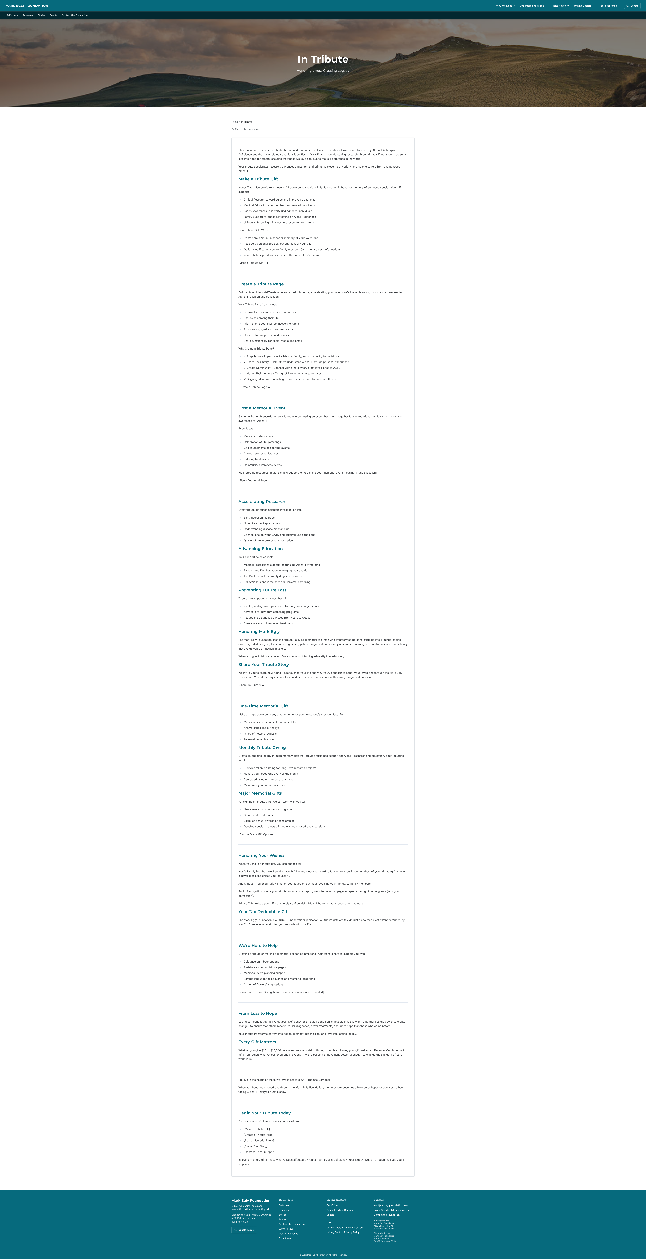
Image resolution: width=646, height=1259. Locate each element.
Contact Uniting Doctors (339, 1209)
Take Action (559, 5)
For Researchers (609, 5)
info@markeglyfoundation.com (391, 1205)
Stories (41, 15)
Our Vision (332, 1205)
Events (53, 15)
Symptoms (285, 1238)
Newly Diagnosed (288, 1233)
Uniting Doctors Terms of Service (344, 1227)
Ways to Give (286, 1228)
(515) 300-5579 (240, 1222)
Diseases (28, 15)
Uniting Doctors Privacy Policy (343, 1232)
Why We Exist (504, 5)
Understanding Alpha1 (532, 5)
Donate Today (246, 1229)
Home (234, 121)
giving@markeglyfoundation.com (392, 1209)
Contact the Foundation (75, 15)
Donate (634, 5)
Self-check (12, 15)
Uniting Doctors (582, 5)
